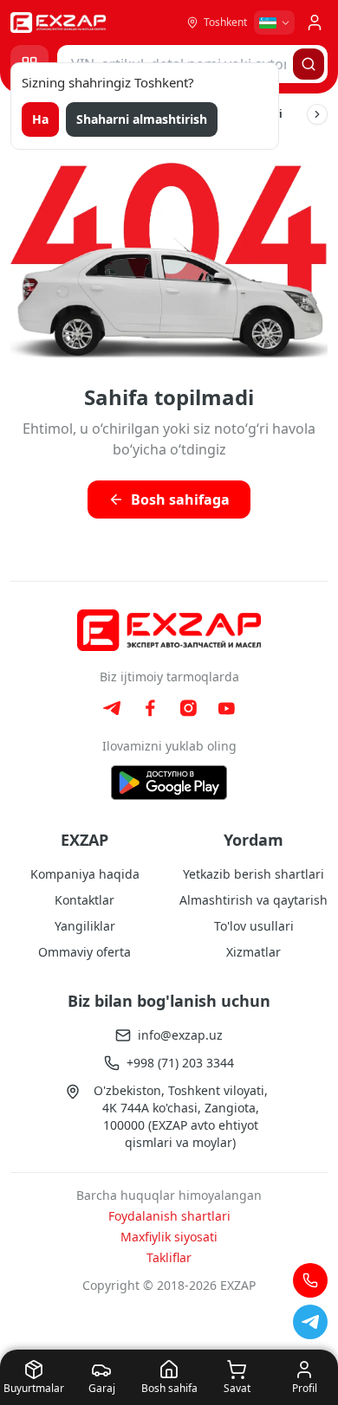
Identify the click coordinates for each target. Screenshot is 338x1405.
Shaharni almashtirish (141, 119)
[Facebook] (150, 708)
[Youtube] (226, 708)
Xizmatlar (253, 952)
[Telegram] (111, 708)
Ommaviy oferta (84, 952)
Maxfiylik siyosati (169, 1236)
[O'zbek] (274, 22)
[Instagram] (188, 708)
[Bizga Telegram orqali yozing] (310, 1322)
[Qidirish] (308, 64)
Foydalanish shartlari (169, 1216)
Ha (40, 119)
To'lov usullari (254, 926)
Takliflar (169, 1257)
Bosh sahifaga (180, 499)
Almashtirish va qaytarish (253, 900)
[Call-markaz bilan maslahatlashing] (310, 1280)
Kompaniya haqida (85, 874)
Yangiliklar (85, 926)
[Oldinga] (317, 114)
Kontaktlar (84, 900)
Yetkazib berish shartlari (253, 874)
